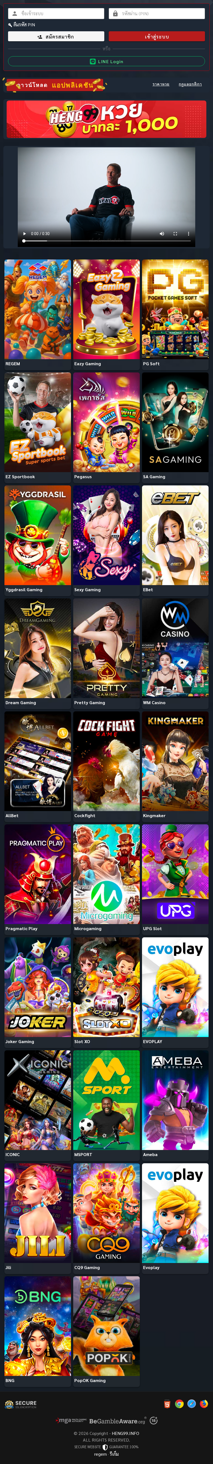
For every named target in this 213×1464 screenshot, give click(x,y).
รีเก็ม (114, 1454)
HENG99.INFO (125, 1433)
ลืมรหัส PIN (24, 24)
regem (100, 1454)
